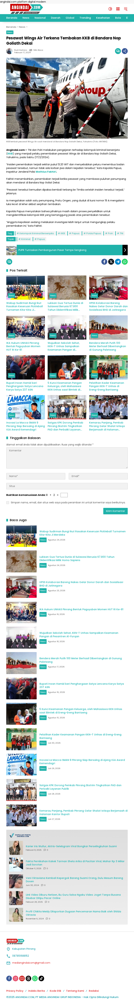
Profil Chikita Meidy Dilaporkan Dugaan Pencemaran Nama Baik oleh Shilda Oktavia (73, 913)
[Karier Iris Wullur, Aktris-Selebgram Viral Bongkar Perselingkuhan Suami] (16, 848)
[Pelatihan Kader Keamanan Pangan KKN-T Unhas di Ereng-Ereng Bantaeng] (108, 367)
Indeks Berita (36, 991)
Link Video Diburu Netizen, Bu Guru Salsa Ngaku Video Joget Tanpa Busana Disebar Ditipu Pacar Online (73, 896)
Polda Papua (93, 233)
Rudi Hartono (20, 50)
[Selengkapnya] (67, 835)
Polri (110, 233)
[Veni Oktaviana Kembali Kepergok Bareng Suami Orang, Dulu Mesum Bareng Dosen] (16, 881)
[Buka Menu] (118, 9)
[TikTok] (41, 978)
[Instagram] (15, 978)
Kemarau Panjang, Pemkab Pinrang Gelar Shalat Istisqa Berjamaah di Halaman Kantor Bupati (107, 426)
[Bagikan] (125, 51)
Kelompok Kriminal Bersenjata (37, 233)
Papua (75, 233)
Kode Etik (55, 991)
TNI (121, 233)
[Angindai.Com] (34, 8)
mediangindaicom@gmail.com (31, 963)
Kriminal (25, 239)
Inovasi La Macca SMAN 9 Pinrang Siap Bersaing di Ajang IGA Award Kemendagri (25, 426)
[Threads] (28, 978)
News (10, 32)
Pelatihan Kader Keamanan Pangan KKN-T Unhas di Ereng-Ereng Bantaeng (106, 386)
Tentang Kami (75, 991)
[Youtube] (22, 978)
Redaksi (94, 991)
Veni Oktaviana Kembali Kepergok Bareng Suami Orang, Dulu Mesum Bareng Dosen (74, 879)
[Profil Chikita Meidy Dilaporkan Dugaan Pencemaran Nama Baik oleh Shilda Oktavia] (16, 915)
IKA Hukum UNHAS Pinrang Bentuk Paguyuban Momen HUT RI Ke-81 (23, 346)
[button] (110, 9)
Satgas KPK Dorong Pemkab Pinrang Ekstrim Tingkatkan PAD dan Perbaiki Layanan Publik (65, 426)
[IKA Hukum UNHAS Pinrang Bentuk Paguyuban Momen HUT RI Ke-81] (25, 327)
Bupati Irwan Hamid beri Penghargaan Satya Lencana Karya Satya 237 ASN (24, 386)
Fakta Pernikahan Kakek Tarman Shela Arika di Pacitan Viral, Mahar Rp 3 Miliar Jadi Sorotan (75, 863)
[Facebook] (104, 262)
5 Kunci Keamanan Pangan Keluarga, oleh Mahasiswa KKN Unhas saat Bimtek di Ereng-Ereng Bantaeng (65, 386)
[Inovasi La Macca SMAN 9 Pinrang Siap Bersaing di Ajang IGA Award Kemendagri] (25, 407)
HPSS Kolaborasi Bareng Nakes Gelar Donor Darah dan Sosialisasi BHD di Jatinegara (108, 306)
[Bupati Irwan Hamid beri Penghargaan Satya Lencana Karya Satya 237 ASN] (25, 367)
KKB (63, 233)
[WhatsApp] (125, 262)
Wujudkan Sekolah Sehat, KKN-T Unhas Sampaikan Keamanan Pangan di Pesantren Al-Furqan (64, 346)
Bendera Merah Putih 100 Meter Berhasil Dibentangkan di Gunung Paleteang (107, 346)
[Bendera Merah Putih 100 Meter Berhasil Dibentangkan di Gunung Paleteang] (108, 327)
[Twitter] (111, 262)
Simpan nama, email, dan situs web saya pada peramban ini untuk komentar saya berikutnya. (68, 502)
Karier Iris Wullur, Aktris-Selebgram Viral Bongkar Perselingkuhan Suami (71, 846)
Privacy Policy (14, 991)
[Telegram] (118, 262)
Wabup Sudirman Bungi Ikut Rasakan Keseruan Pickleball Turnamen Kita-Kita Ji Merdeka (24, 306)
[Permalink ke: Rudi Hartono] (10, 51)
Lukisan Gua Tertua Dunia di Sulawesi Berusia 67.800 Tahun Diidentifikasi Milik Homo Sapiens (65, 306)
